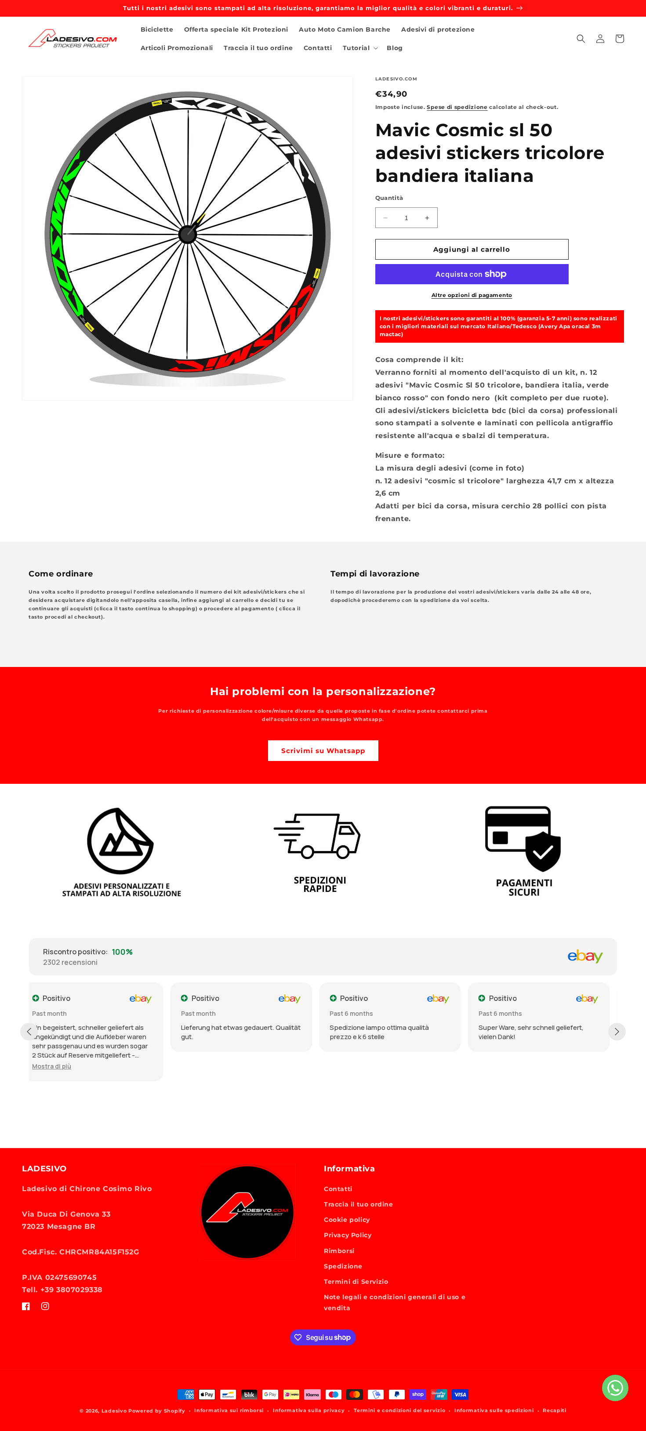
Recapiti (554, 1410)
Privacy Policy (347, 1235)
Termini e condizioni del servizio (399, 1410)
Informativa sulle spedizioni (494, 1410)
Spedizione (343, 1266)
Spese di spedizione (457, 107)
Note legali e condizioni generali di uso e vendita (394, 1302)
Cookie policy (347, 1220)
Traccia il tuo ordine (358, 1204)
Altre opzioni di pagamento (472, 295)
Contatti (338, 1189)
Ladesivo (114, 1411)
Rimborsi (339, 1251)
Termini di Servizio (356, 1282)
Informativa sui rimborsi (229, 1410)
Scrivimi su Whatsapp (323, 750)
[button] (360, 48)
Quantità (389, 197)
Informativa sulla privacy (309, 1410)
